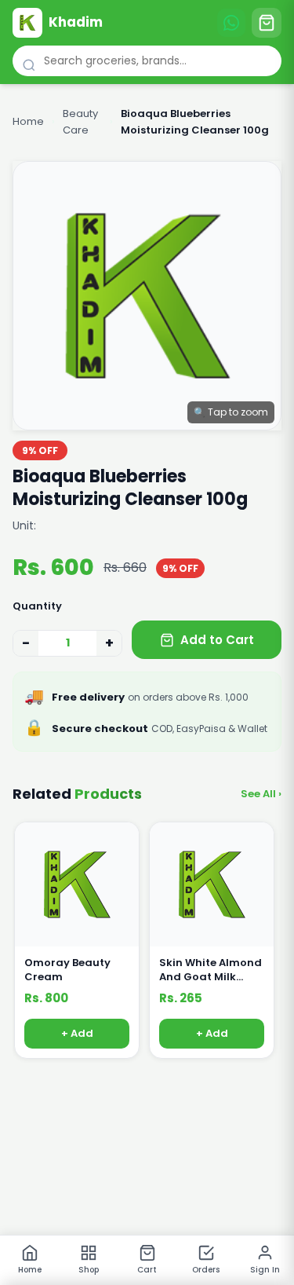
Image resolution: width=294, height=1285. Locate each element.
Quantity (37, 606)
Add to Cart (217, 640)
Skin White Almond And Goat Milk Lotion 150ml (210, 970)
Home (28, 121)
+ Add (77, 1034)
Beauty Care (80, 121)
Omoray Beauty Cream (67, 970)
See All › (261, 793)
